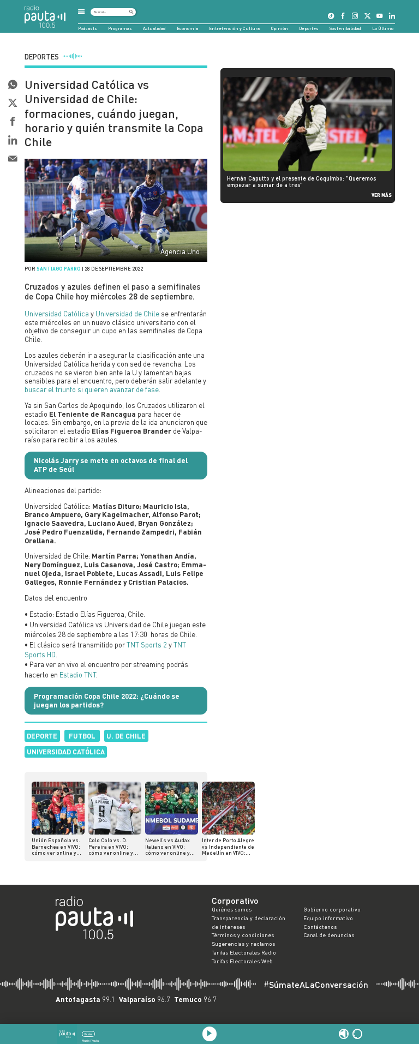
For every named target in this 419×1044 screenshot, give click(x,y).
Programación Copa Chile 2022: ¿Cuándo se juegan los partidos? (106, 700)
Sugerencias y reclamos (243, 943)
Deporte (42, 735)
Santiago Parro (59, 269)
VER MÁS (382, 195)
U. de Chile (126, 735)
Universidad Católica (57, 313)
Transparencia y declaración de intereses (248, 922)
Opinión (279, 28)
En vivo (88, 1034)
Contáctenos (320, 926)
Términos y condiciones (243, 935)
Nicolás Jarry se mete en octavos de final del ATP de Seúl (111, 464)
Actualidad (154, 28)
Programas (120, 28)
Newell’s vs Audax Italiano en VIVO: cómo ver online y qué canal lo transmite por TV (167, 846)
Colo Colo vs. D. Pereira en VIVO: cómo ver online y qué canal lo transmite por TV (110, 846)
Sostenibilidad (345, 28)
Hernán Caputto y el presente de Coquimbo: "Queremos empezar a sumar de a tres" (301, 182)
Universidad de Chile (127, 313)
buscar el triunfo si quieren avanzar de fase (92, 389)
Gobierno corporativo (332, 909)
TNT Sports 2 (147, 644)
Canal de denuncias (328, 935)
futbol (82, 735)
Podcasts (87, 28)
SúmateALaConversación (316, 984)
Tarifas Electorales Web (242, 961)
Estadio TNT (77, 674)
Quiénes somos (232, 909)
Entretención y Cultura (234, 28)
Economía (187, 28)
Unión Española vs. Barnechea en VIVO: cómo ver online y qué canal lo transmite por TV (56, 846)
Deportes (309, 28)
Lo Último (382, 28)
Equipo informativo (328, 918)
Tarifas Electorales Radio (244, 952)
